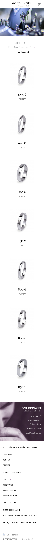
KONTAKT (7, 460)
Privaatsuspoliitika (10, 495)
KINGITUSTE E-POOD (13, 472)
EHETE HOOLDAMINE (11, 510)
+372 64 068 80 (35, 428)
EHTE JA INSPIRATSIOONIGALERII (20, 522)
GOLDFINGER (22, 4)
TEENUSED (7, 454)
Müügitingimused (9, 490)
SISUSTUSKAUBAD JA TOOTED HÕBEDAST (20, 515)
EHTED (5, 480)
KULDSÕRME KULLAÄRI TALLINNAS (21, 447)
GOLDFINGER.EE (11, 539)
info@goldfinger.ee (33, 433)
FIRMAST (6, 465)
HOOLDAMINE (10, 502)
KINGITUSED (8, 485)
